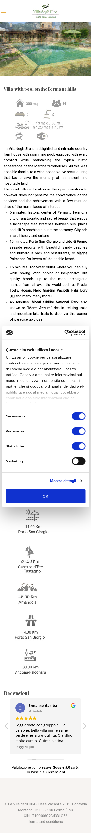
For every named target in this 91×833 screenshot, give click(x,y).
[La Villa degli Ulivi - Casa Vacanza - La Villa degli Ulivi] (45, 11)
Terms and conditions (45, 821)
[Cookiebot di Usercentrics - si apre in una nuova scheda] (64, 333)
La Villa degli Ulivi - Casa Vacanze (35, 804)
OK (45, 496)
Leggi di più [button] (24, 747)
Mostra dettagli (63, 481)
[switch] (78, 431)
